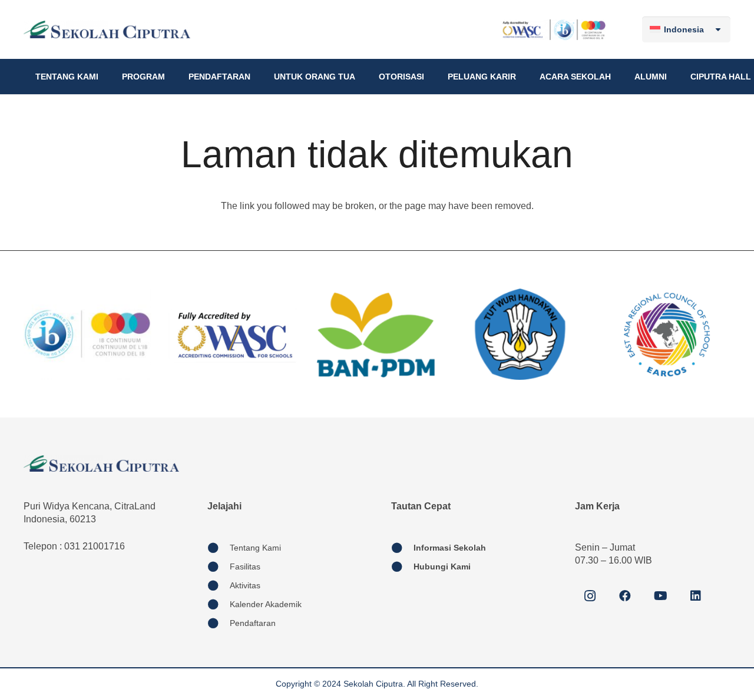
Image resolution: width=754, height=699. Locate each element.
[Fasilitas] (218, 566)
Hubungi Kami (442, 566)
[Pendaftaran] (218, 623)
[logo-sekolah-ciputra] (107, 29)
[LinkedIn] (695, 596)
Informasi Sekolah (450, 547)
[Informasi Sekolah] (402, 547)
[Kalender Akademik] (218, 604)
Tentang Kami (255, 547)
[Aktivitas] (218, 585)
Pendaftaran (253, 623)
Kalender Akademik (266, 604)
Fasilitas (245, 566)
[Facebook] (625, 596)
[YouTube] (660, 596)
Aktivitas (245, 585)
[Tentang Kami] (218, 547)
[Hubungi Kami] (402, 566)
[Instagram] (589, 596)
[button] (103, 76)
